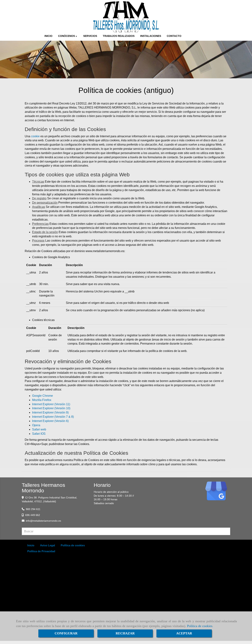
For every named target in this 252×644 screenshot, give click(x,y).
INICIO (48, 35)
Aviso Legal (47, 545)
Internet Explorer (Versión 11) (51, 404)
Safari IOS (39, 433)
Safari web (39, 429)
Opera (36, 425)
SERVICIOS (90, 35)
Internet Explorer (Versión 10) (51, 408)
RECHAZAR (125, 633)
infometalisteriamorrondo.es (43, 520)
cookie (35, 136)
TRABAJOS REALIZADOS (118, 35)
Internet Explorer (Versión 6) (50, 421)
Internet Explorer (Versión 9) (50, 412)
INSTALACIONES (150, 35)
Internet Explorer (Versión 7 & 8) (53, 416)
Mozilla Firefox (41, 400)
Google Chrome (42, 395)
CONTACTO (174, 35)
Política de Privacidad (41, 551)
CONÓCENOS (67, 35)
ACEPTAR (184, 633)
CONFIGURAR (66, 633)
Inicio (30, 545)
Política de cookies (199, 626)
